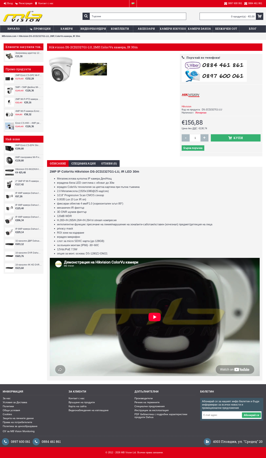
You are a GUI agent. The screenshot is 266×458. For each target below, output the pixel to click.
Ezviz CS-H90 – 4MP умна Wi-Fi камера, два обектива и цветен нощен (28, 123)
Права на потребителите (17, 422)
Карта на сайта (77, 406)
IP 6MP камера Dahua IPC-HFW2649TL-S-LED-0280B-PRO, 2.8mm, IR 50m (28, 229)
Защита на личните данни (18, 418)
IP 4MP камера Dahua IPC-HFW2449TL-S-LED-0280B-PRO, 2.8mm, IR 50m (28, 217)
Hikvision (186, 106)
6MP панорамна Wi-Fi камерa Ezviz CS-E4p (28, 157)
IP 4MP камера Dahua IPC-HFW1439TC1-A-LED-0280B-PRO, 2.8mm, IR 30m (28, 205)
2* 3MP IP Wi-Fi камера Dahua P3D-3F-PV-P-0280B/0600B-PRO (28, 181)
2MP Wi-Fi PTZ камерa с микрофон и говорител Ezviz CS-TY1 (28, 99)
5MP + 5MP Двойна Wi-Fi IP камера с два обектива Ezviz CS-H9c (28, 87)
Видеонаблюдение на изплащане (89, 410)
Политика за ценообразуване (20, 426)
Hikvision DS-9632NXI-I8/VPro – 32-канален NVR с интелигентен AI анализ (28, 169)
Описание (58, 163)
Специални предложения (149, 406)
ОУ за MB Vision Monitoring (19, 431)
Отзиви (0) (109, 163)
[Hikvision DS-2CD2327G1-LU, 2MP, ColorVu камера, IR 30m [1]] (61, 68)
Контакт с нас (77, 398)
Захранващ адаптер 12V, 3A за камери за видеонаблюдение (28, 53)
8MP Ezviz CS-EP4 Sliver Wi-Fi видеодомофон (28, 145)
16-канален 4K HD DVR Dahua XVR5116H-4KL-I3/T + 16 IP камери (28, 264)
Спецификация (83, 163)
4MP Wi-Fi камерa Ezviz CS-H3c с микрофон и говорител (28, 111)
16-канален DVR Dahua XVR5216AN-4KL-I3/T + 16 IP (28, 253)
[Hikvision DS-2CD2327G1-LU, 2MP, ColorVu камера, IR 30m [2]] (94, 68)
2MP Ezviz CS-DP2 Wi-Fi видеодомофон (28, 75)
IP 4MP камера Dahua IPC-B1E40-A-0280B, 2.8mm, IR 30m (28, 193)
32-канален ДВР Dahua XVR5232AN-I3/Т (28, 241)
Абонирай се (251, 415)
